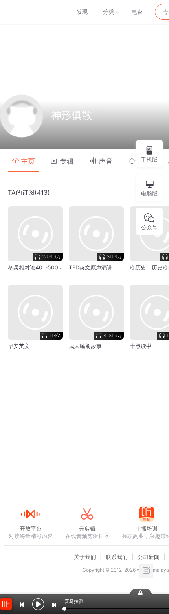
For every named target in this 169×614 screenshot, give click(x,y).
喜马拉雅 (30, 12)
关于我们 (85, 556)
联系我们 (117, 556)
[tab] (23, 160)
